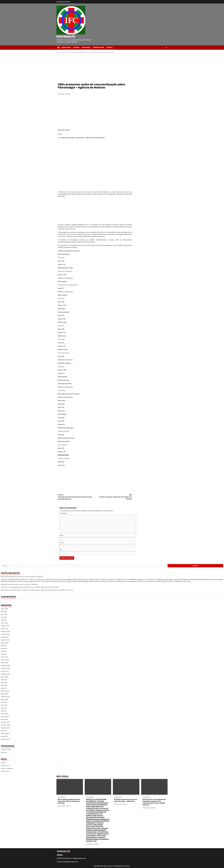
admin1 (68, 94)
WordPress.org (5, 771)
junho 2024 (4, 682)
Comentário (63, 513)
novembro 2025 (5, 634)
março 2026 (4, 623)
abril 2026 (3, 620)
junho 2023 (4, 705)
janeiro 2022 (4, 736)
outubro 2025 (5, 637)
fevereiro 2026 (5, 626)
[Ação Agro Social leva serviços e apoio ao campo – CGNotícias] (126, 787)
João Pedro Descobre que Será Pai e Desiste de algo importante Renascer (75, 497)
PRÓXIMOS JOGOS (98, 47)
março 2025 (4, 657)
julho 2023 (4, 702)
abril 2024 (3, 688)
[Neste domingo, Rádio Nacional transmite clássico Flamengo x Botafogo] (69, 787)
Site (60, 549)
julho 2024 (4, 679)
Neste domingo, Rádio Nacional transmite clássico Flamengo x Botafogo (22, 576)
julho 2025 (4, 645)
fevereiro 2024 (5, 691)
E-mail (61, 542)
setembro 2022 (5, 728)
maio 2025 (4, 651)
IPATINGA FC (65, 36)
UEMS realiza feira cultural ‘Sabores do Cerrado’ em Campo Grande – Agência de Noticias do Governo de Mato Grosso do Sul (37, 590)
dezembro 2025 (5, 631)
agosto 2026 (4, 609)
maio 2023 (4, 708)
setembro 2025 (5, 640)
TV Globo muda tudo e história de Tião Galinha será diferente (115, 497)
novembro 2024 (5, 668)
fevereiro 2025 (5, 660)
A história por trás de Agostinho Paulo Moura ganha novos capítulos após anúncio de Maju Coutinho (30, 587)
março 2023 (4, 713)
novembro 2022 (5, 725)
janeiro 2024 (4, 694)
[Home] (58, 47)
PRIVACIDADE (86, 47)
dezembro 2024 (5, 665)
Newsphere (117, 866)
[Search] (166, 47)
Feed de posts (5, 765)
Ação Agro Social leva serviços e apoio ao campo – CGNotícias (19, 584)
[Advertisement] (94, 68)
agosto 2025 (4, 643)
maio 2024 (4, 685)
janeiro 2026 (4, 628)
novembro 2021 (5, 739)
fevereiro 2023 (5, 716)
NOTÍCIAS (76, 47)
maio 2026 (4, 617)
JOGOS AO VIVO (66, 47)
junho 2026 (4, 614)
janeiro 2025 (4, 662)
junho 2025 (4, 648)
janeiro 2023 (4, 719)
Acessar (3, 763)
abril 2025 (3, 654)
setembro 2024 (5, 674)
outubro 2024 (5, 671)
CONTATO (109, 47)
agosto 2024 (4, 677)
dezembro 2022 (5, 722)
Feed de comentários (7, 768)
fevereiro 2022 (5, 733)
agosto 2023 (4, 699)
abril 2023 (3, 711)
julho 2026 (4, 611)
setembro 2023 (5, 696)
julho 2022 (4, 731)
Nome (61, 535)
